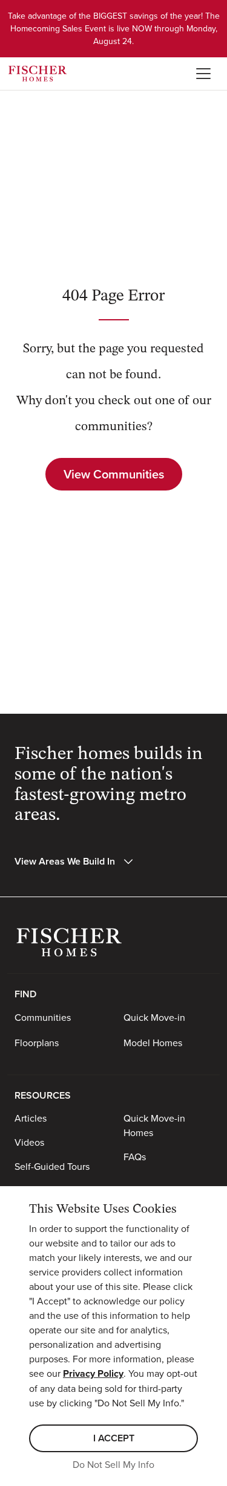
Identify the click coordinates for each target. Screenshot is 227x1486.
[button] (74, 861)
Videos (29, 1142)
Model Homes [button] (152, 1042)
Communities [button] (43, 1017)
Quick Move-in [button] (154, 1017)
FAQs (134, 1156)
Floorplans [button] (37, 1042)
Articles (31, 1118)
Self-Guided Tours (52, 1166)
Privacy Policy (93, 1373)
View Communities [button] (114, 474)
